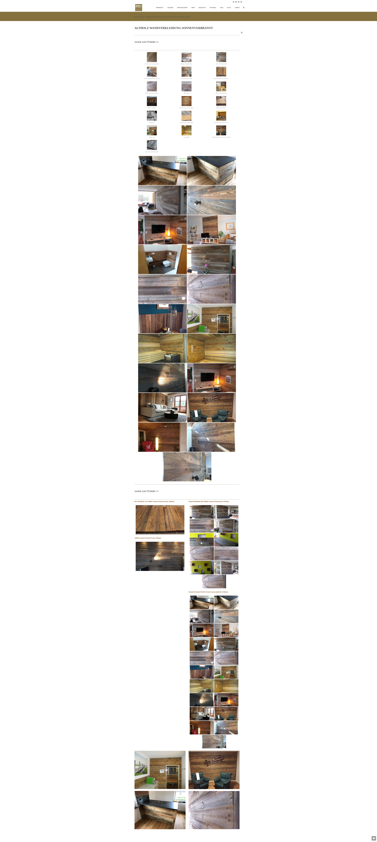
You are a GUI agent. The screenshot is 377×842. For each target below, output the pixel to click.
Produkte (159, 7)
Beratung (202, 7)
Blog (229, 7)
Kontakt (213, 7)
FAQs (221, 7)
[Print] (241, 32)
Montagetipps (182, 7)
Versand (170, 7)
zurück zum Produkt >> (147, 42)
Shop (193, 7)
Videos (237, 7)
